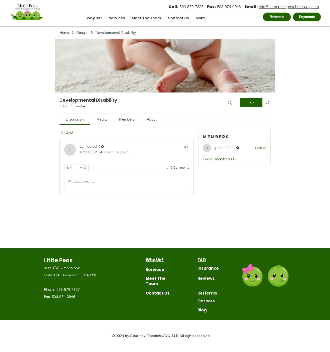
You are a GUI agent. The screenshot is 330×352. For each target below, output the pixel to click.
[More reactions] (83, 167)
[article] (126, 166)
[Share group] (268, 102)
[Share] (186, 146)
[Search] (230, 102)
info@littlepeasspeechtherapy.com (289, 6)
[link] (75, 119)
